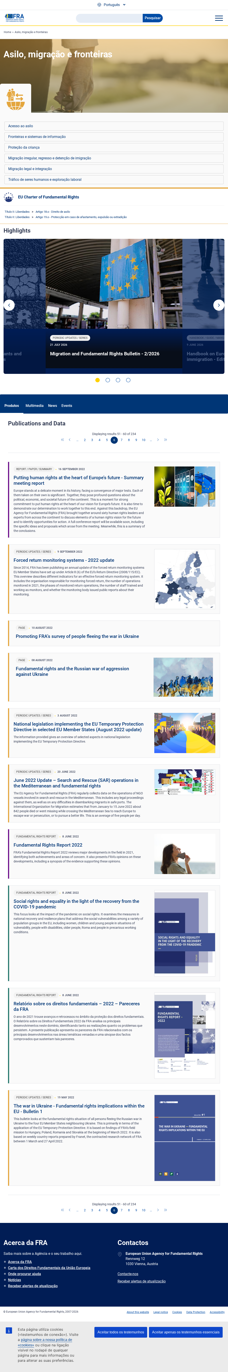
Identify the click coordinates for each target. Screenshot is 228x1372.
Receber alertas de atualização (33, 1286)
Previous (9, 305)
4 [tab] (128, 380)
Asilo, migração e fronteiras (31, 32)
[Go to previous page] (70, 440)
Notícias (14, 1280)
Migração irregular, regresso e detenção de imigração (49, 158)
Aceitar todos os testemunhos (121, 1332)
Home (7, 32)
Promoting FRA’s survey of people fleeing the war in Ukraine (77, 636)
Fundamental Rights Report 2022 (48, 845)
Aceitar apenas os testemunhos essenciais (186, 1332)
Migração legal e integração (30, 169)
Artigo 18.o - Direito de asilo (53, 211)
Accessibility (217, 1312)
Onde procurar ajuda (24, 1274)
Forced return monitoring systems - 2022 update (64, 560)
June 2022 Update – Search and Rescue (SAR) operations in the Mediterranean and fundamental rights (76, 783)
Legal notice (160, 1312)
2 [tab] (108, 380)
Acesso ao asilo (20, 126)
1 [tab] (97, 380)
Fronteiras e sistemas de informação (37, 137)
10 (143, 440)
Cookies (177, 1312)
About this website (138, 1312)
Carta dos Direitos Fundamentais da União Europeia (49, 1268)
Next (218, 305)
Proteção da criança (24, 147)
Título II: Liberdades (17, 211)
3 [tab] (118, 380)
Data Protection (195, 1312)
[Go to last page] (165, 440)
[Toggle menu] (219, 18)
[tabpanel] (114, 306)
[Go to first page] (62, 440)
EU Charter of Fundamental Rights (48, 197)
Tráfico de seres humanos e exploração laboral (44, 179)
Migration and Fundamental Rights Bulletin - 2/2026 (104, 353)
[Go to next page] (158, 440)
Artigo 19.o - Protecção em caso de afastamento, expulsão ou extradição (81, 217)
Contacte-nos (128, 1274)
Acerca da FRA (20, 1262)
